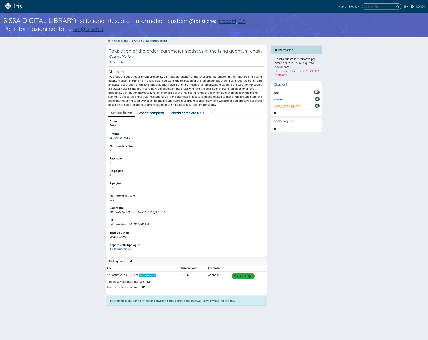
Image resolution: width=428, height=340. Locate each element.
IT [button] (405, 6)
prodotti (226, 21)
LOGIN (420, 6)
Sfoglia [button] (353, 6)
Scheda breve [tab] (121, 113)
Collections (121, 41)
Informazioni (285, 49)
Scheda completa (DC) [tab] (187, 113)
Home (342, 6)
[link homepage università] (15, 6)
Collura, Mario (119, 56)
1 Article (137, 41)
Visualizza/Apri (243, 276)
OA (242, 21)
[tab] (211, 112)
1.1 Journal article (157, 41)
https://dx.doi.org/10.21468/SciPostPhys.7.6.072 (138, 212)
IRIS (108, 41)
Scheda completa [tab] (150, 113)
